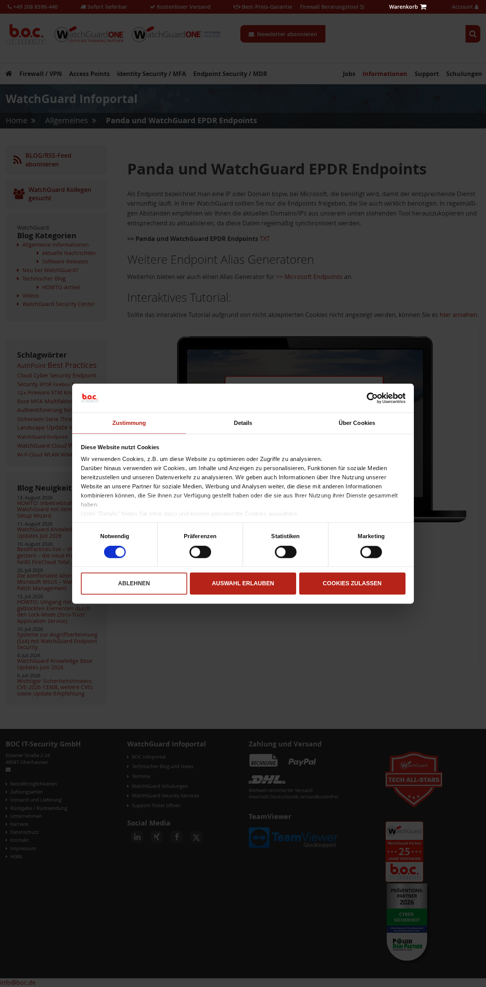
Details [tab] (243, 423)
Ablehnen (134, 583)
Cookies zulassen (352, 583)
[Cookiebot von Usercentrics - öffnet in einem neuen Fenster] (372, 398)
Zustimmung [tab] (129, 423)
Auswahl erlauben (243, 583)
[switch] (200, 553)
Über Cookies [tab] (357, 423)
